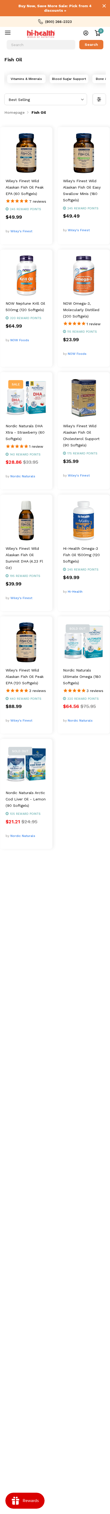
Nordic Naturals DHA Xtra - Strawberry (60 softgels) (25, 432)
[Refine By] (99, 99)
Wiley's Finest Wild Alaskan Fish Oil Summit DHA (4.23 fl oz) (24, 558)
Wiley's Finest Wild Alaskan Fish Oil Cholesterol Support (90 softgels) (81, 435)
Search (91, 44)
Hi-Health (75, 591)
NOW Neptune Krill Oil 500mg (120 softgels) (25, 306)
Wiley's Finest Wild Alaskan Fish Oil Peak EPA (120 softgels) (25, 676)
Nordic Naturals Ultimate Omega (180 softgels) (82, 676)
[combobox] (41, 44)
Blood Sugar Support (69, 79)
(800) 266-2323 (58, 21)
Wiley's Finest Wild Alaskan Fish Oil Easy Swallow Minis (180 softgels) (82, 190)
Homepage (15, 112)
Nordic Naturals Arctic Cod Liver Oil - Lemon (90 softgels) (26, 799)
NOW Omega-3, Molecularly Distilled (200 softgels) (81, 309)
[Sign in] (85, 33)
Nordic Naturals (22, 476)
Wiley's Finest (21, 231)
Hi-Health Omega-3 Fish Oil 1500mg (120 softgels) (81, 554)
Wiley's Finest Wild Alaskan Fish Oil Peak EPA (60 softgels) (25, 187)
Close (104, 6)
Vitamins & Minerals (26, 79)
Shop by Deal (11, 33)
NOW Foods (19, 340)
